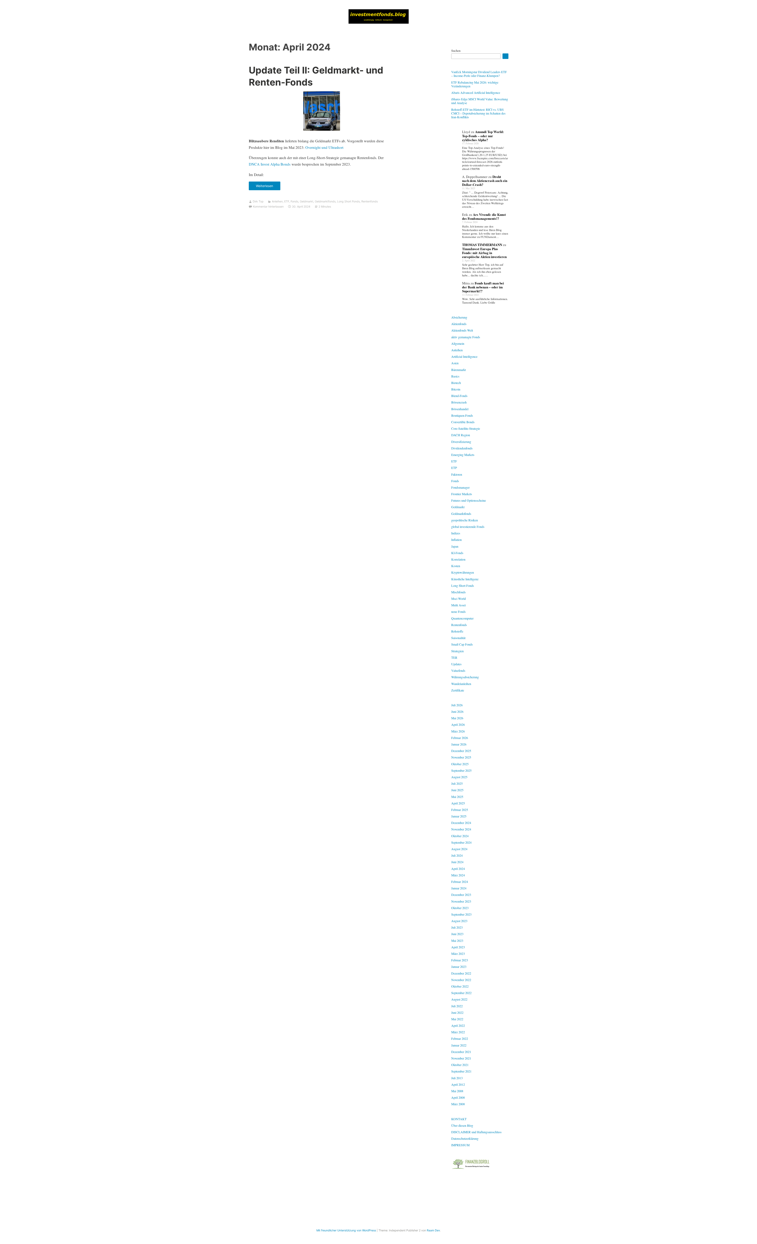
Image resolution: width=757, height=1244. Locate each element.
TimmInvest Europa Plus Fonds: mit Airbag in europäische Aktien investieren (484, 252)
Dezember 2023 (461, 895)
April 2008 (458, 1097)
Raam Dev (433, 1230)
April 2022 (458, 1025)
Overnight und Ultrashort (324, 147)
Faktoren (456, 474)
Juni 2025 (457, 790)
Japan (454, 546)
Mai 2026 (457, 718)
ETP (454, 468)
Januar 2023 (458, 966)
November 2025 (461, 757)
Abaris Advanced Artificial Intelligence (475, 92)
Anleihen (277, 201)
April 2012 (458, 1084)
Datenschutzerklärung (464, 1138)
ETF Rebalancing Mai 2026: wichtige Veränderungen (474, 84)
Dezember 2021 (461, 1052)
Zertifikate (457, 690)
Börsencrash (459, 402)
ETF (286, 201)
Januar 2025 (458, 816)
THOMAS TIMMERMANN (482, 244)
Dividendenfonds (462, 448)
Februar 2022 (459, 1038)
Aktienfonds (458, 324)
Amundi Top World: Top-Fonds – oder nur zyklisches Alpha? (483, 135)
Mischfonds (458, 592)
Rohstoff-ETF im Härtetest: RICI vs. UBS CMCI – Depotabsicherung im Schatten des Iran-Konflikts (478, 113)
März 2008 (458, 1104)
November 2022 (461, 980)
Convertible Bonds (463, 422)
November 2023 (461, 901)
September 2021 (461, 1071)
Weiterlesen (266, 187)
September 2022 (461, 993)
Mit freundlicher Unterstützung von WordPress (346, 1230)
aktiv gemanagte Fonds (465, 337)
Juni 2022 (457, 1012)
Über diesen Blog (462, 1125)
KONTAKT (459, 1119)
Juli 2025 (457, 783)
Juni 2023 (457, 934)
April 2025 (458, 803)
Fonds (294, 201)
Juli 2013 (457, 1078)
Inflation (456, 540)
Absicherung (459, 317)
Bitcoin (455, 389)
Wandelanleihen (461, 684)
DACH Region (460, 435)
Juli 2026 (457, 705)
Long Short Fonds (348, 201)
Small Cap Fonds (462, 644)
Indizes (455, 533)
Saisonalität (458, 638)
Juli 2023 (457, 927)
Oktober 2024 (460, 836)
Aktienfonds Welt (462, 330)
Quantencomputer (462, 618)
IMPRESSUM (460, 1145)
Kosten (455, 566)
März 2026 (458, 731)
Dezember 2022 (461, 973)
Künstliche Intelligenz (464, 579)
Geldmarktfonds (325, 201)
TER (454, 657)
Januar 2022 (458, 1045)
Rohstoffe (457, 631)
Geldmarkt (306, 201)
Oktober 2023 (460, 908)
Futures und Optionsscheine (468, 500)
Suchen (456, 50)
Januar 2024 (458, 888)
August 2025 (459, 777)
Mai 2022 (457, 1019)
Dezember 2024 (461, 823)
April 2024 (458, 869)
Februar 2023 (459, 960)
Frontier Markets (461, 494)
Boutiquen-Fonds (462, 415)
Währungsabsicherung (465, 677)
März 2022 (458, 1032)
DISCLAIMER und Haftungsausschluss (476, 1132)
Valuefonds (458, 670)
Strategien (457, 651)
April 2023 (458, 947)
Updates (456, 664)
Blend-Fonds (459, 396)
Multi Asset (458, 605)
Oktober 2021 (460, 1065)
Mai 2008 (457, 1091)
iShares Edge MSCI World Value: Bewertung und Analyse (479, 101)
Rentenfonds (369, 201)
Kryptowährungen (462, 572)
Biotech (456, 383)
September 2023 (461, 914)
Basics (455, 376)
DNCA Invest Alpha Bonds (269, 164)
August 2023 (459, 921)
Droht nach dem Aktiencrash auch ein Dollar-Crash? (484, 180)
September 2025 (461, 770)
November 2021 (461, 1058)
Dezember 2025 (461, 751)
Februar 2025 (459, 810)
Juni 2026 (457, 711)
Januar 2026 (458, 744)
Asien (455, 363)
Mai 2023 (457, 940)
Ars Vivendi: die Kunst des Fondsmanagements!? (484, 216)
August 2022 (459, 999)
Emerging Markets (462, 455)
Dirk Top (258, 201)
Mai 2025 (457, 797)
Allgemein (457, 343)
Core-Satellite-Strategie (465, 428)
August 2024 (459, 849)
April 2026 (458, 724)
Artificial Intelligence (464, 356)
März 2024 (458, 875)
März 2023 (458, 953)
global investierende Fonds (467, 527)
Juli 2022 (457, 1006)
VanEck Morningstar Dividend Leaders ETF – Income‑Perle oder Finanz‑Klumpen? (479, 74)
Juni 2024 (457, 862)
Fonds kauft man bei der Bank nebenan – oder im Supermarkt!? (483, 287)
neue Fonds (458, 611)
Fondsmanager (460, 487)
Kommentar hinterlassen (268, 206)
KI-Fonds (457, 553)
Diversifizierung (461, 442)
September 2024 (461, 842)
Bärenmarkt (458, 370)
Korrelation (458, 559)
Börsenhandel (459, 409)
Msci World (458, 598)
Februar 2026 (459, 738)
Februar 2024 (459, 882)
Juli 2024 (457, 855)
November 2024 (461, 829)
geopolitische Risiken (464, 520)
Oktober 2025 (460, 764)
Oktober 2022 (460, 986)
